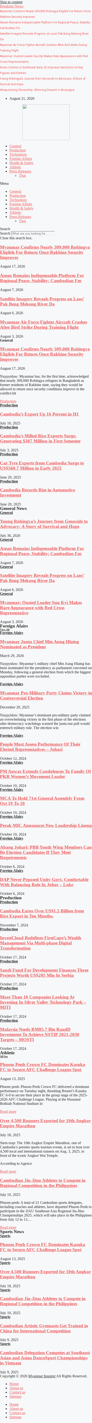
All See (4, 1056)
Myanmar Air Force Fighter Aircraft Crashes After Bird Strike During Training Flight (43, 325)
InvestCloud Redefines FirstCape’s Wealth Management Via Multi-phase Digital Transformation (40, 943)
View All (4, 629)
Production (17, 150)
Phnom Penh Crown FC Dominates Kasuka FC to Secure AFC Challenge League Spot (42, 1067)
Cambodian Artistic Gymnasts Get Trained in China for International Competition (44, 1328)
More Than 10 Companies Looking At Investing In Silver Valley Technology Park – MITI (43, 1002)
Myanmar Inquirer (42, 1376)
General (15, 146)
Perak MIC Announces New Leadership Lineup (46, 825)
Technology (18, 154)
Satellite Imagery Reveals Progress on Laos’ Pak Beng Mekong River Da (42, 301)
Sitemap (15, 1396)
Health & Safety (21, 163)
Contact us (17, 1392)
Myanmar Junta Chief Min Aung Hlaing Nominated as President (39, 644)
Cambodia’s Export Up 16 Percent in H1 (39, 414)
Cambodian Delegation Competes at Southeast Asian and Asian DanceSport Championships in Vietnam (45, 1357)
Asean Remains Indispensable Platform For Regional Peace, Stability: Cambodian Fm (42, 278)
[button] (11, 6)
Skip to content (11, 2)
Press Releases (20, 171)
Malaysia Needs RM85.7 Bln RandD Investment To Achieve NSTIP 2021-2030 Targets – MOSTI (39, 1034)
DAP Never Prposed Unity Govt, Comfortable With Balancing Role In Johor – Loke (44, 882)
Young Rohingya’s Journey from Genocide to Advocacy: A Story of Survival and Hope (44, 524)
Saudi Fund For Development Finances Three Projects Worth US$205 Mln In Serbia (44, 973)
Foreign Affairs (20, 159)
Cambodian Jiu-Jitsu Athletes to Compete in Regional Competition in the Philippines (43, 1183)
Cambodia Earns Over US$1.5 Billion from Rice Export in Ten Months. (42, 913)
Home (14, 1384)
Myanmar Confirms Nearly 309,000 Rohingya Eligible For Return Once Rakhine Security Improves (45, 252)
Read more (8, 1111)
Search (5, 233)
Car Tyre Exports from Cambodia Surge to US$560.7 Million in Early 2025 (42, 466)
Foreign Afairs (11, 633)
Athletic (15, 167)
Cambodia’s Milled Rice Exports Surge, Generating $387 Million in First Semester (40, 438)
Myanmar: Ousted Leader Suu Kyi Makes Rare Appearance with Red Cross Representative (41, 607)
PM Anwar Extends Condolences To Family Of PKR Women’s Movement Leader (45, 774)
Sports (5, 1236)
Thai (22, 175)
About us (16, 1388)
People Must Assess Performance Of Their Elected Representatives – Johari (40, 747)
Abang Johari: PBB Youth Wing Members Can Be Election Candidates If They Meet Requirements (46, 852)
